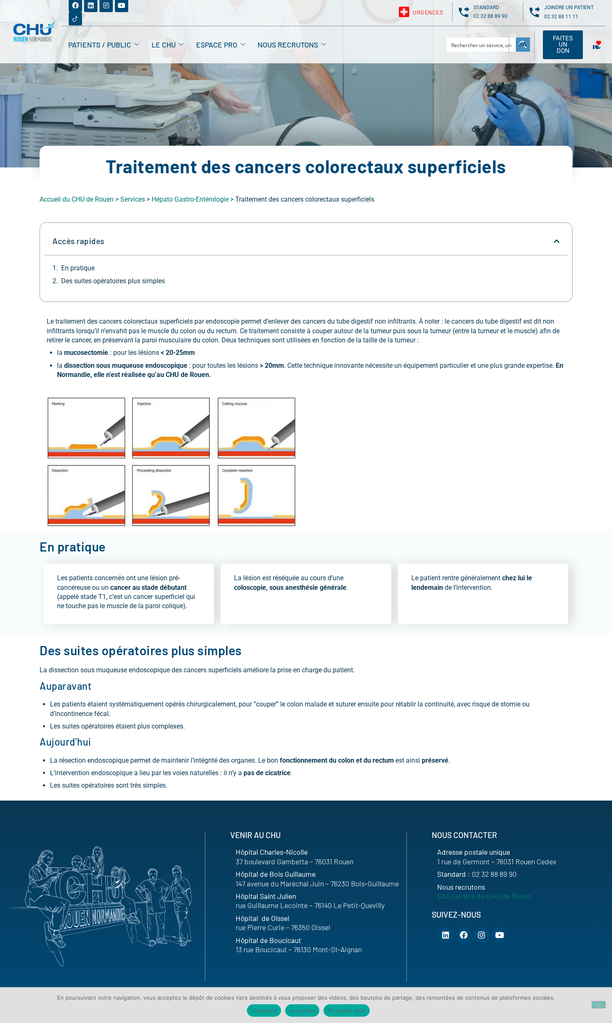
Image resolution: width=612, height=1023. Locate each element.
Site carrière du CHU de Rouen (484, 896)
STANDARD (486, 7)
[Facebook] (464, 935)
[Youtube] (500, 935)
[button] (557, 241)
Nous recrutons (288, 44)
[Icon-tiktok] (75, 18)
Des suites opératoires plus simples (113, 281)
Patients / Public (99, 44)
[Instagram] (482, 935)
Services (132, 199)
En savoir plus (347, 1010)
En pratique (78, 268)
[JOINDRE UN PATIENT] (535, 12)
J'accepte (264, 1010)
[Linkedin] (446, 935)
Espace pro (216, 44)
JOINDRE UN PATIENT (569, 7)
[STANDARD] (464, 12)
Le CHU (164, 44)
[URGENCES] (404, 12)
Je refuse (302, 1010)
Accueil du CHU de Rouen (77, 199)
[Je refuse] (599, 1004)
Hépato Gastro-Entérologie (190, 199)
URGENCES (428, 12)
